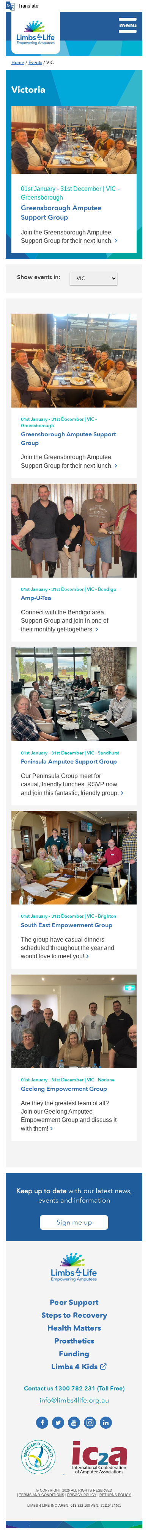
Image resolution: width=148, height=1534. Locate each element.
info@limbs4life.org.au (74, 1400)
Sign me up (74, 1222)
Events (35, 62)
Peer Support (74, 1302)
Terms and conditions (41, 1495)
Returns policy (115, 1495)
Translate (28, 6)
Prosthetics (74, 1340)
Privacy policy (81, 1495)
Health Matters (74, 1327)
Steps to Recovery (74, 1315)
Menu (128, 25)
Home (17, 62)
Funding (74, 1353)
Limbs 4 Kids (74, 1366)
